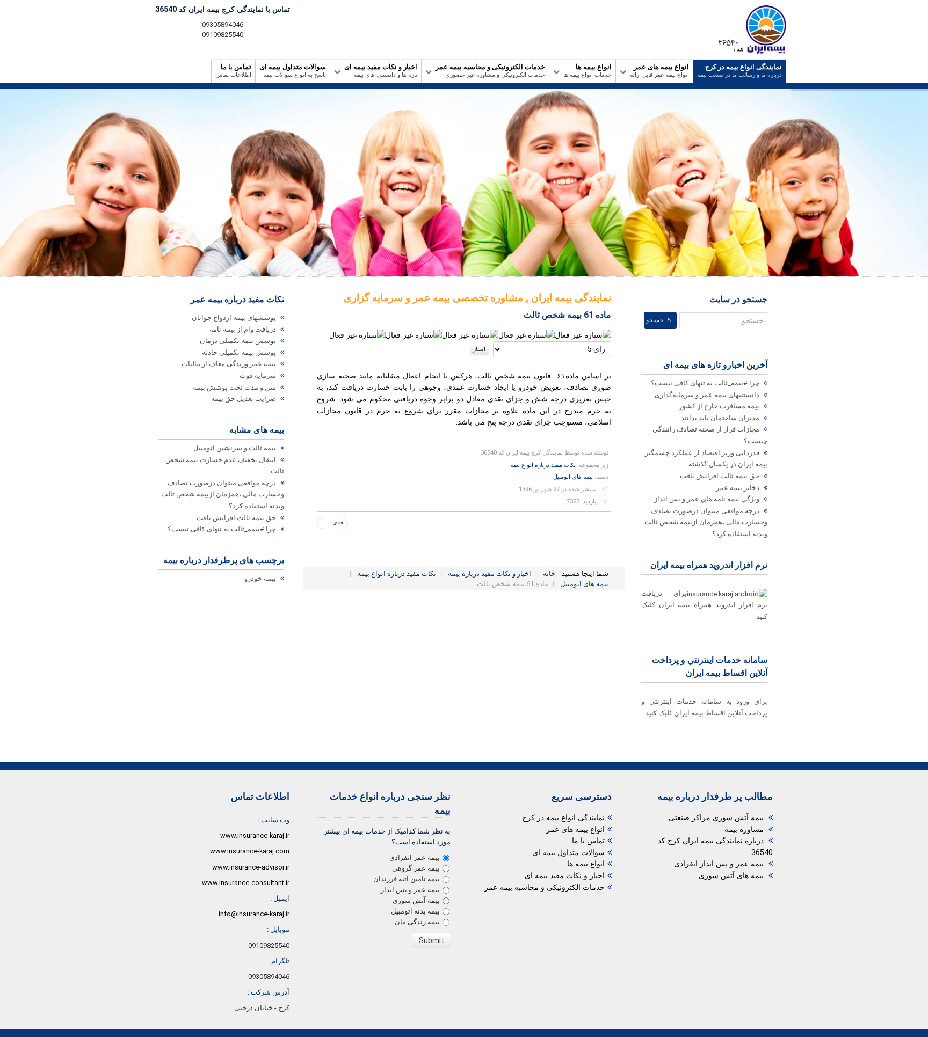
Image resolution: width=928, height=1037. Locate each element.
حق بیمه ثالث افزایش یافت (237, 518)
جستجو (655, 320)
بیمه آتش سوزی (416, 900)
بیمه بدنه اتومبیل (415, 911)
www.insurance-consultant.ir (245, 883)
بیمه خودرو (261, 578)
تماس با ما (588, 840)
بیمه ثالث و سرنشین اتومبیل (235, 448)
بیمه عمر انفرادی (414, 857)
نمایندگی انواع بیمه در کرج (563, 817)
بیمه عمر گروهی (416, 868)
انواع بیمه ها (586, 863)
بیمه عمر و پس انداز (410, 890)
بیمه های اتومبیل (573, 476)
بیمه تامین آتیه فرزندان (406, 879)
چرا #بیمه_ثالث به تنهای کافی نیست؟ (223, 529)
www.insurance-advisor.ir (250, 867)
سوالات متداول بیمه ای (568, 852)
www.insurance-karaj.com (249, 851)
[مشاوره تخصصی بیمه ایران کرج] (748, 29)
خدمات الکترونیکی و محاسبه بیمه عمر (544, 887)
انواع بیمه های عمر (575, 829)
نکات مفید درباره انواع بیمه (543, 465)
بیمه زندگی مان (417, 922)
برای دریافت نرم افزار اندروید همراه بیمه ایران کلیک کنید (704, 604)
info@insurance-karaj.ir (254, 914)
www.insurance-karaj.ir (254, 835)
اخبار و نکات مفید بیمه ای (565, 875)
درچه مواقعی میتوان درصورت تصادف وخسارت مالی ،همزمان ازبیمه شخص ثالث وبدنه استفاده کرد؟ (222, 494)
